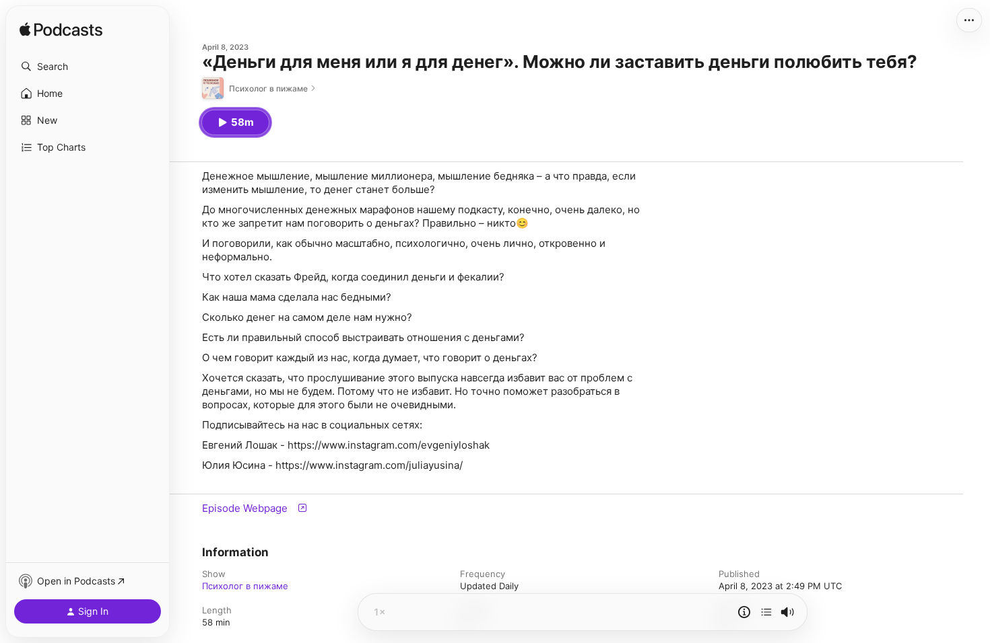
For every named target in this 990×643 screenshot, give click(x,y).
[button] (87, 66)
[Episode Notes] (744, 612)
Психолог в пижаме (245, 585)
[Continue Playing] (766, 612)
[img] (61, 30)
